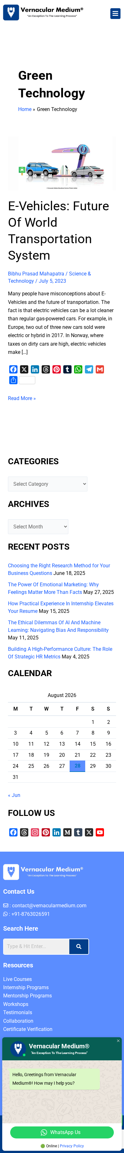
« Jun (14, 795)
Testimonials (17, 1012)
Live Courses (17, 979)
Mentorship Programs (27, 996)
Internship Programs (26, 987)
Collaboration (18, 1021)
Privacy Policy (72, 1146)
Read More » (22, 397)
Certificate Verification (27, 1029)
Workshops (15, 1004)
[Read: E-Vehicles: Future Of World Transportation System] (62, 163)
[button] (115, 13)
